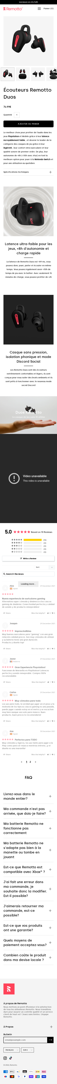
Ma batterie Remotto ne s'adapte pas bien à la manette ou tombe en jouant (23, 850)
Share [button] (8, 613)
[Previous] (10, 41)
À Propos (8, 1026)
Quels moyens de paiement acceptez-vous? (25, 942)
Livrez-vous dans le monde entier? (19, 796)
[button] (48, 613)
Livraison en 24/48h (28, 2)
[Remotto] (13, 8)
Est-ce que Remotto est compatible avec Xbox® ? (24, 869)
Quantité (7, 115)
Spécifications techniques (16, 172)
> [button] (35, 761)
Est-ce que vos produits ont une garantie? (22, 928)
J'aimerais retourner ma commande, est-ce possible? (23, 910)
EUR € (25, 1050)
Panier (49, 8)
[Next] (46, 41)
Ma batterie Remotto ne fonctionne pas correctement (23, 828)
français (10, 1050)
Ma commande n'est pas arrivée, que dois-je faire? (24, 811)
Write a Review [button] (29, 558)
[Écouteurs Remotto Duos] (8, 74)
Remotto (13, 1065)
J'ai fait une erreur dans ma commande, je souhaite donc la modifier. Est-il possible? (25, 889)
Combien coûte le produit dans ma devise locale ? (24, 957)
